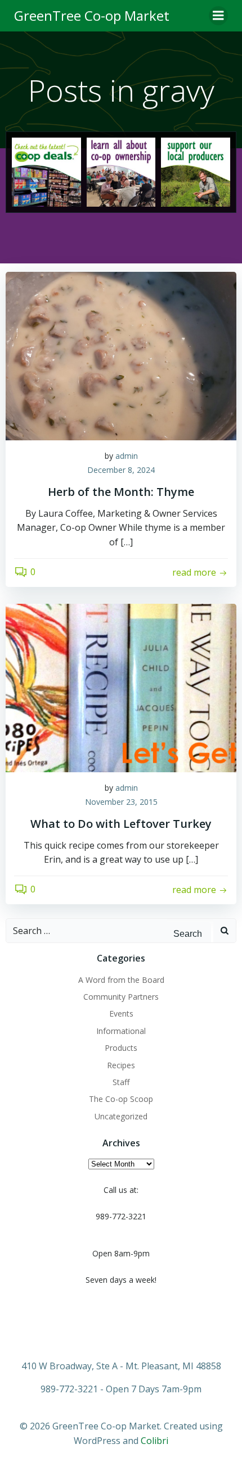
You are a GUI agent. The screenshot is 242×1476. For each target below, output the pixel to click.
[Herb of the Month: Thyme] (121, 355)
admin (126, 455)
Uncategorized (121, 1116)
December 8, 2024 (121, 469)
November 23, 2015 (121, 801)
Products (121, 1047)
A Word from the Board (121, 979)
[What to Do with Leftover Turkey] (121, 687)
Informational (121, 1031)
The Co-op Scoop (121, 1099)
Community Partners (121, 996)
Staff (121, 1082)
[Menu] (218, 15)
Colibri (154, 1440)
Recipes (121, 1065)
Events (121, 1013)
